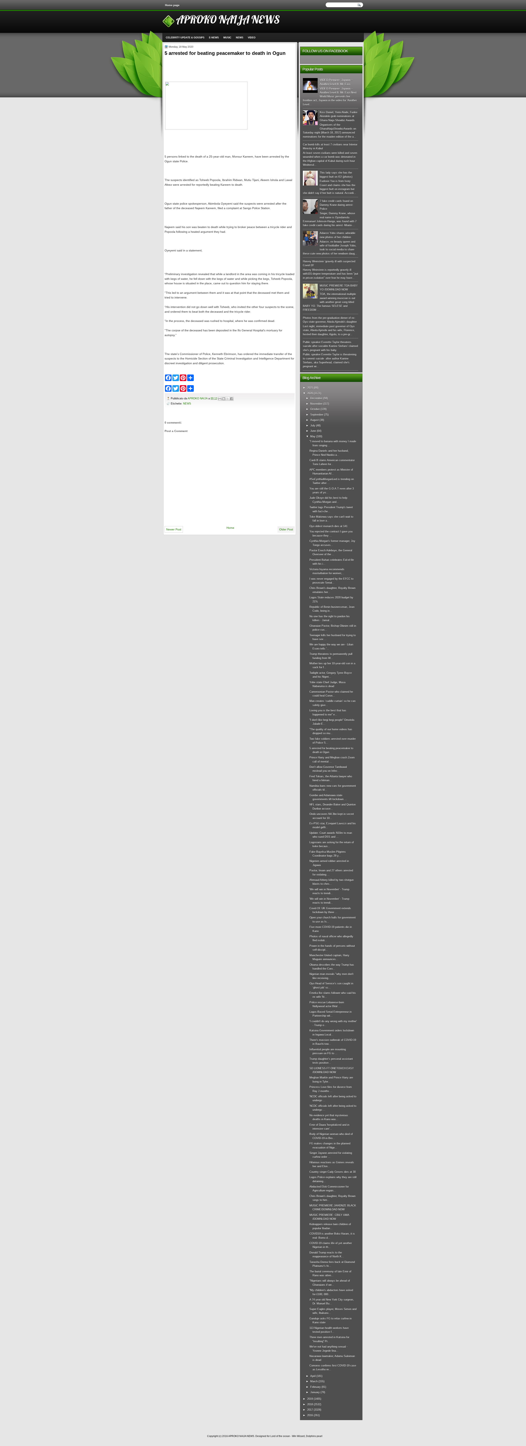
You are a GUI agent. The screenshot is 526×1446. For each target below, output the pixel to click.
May (312, 436)
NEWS (239, 37)
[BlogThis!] (224, 399)
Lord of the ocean (280, 1436)
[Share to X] (228, 399)
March (314, 1381)
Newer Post (173, 529)
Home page (172, 5)
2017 (310, 1409)
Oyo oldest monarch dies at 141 (328, 526)
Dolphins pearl (314, 1436)
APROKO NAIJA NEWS (228, 19)
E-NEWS (214, 37)
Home (230, 527)
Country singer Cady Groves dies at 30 (332, 1171)
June (313, 430)
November (316, 403)
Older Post (286, 529)
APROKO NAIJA (198, 398)
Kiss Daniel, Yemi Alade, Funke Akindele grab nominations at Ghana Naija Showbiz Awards (338, 116)
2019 (310, 1398)
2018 (310, 1404)
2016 (310, 1415)
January (315, 1392)
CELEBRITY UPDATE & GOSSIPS (185, 37)
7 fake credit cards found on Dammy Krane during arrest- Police (336, 205)
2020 (310, 393)
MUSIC (227, 37)
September (316, 414)
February (315, 1386)
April (313, 1376)
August (314, 420)
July (312, 425)
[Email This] (220, 399)
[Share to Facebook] (232, 399)
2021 (310, 387)
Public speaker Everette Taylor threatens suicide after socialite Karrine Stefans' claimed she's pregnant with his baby (330, 346)
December (316, 398)
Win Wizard (298, 1436)
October (315, 409)
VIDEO (251, 37)
